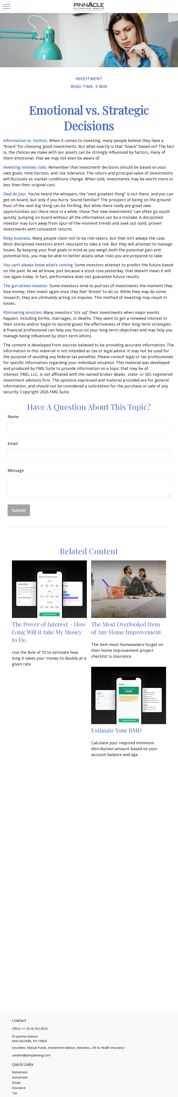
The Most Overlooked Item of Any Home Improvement (126, 628)
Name (13, 416)
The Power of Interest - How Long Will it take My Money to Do (49, 632)
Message (16, 470)
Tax (14, 1093)
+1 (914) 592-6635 (35, 1028)
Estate (16, 1083)
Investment (20, 1077)
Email (13, 443)
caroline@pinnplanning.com (31, 1055)
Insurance (19, 1088)
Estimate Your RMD (116, 730)
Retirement (20, 1072)
